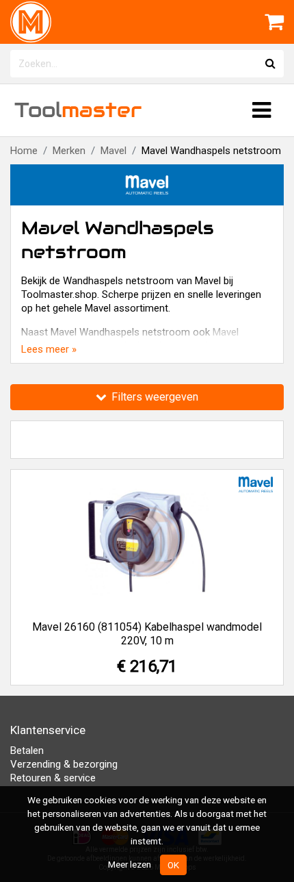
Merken (69, 150)
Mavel (113, 150)
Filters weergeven (153, 396)
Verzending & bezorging (64, 764)
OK (173, 864)
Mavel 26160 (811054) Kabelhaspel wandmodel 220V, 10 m (147, 633)
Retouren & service (53, 778)
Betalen (27, 750)
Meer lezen (129, 864)
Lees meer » (49, 349)
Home (24, 150)
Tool (78, 110)
